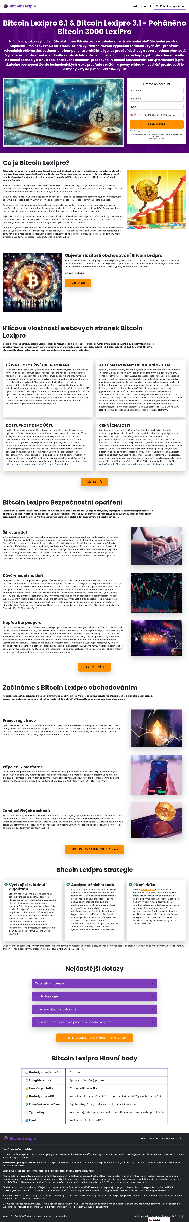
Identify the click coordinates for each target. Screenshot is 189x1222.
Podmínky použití (139, 1216)
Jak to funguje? (46, 996)
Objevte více (94, 667)
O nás (143, 1138)
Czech (156, 1219)
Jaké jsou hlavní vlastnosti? (55, 1009)
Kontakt (146, 6)
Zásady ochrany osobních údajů (168, 1216)
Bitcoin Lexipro (148, 889)
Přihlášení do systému (169, 6)
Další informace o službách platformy (94, 1038)
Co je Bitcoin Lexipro (50, 983)
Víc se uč (78, 283)
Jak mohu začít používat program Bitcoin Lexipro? (73, 1022)
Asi (135, 6)
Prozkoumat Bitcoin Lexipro (94, 849)
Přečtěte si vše (74, 273)
